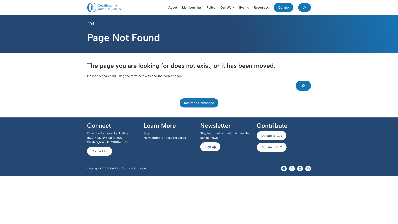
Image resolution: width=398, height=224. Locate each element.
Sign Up (210, 147)
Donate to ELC (271, 147)
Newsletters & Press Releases (165, 138)
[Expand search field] (304, 7)
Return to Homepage (199, 103)
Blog (147, 133)
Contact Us (100, 151)
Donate (283, 7)
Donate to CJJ (271, 136)
